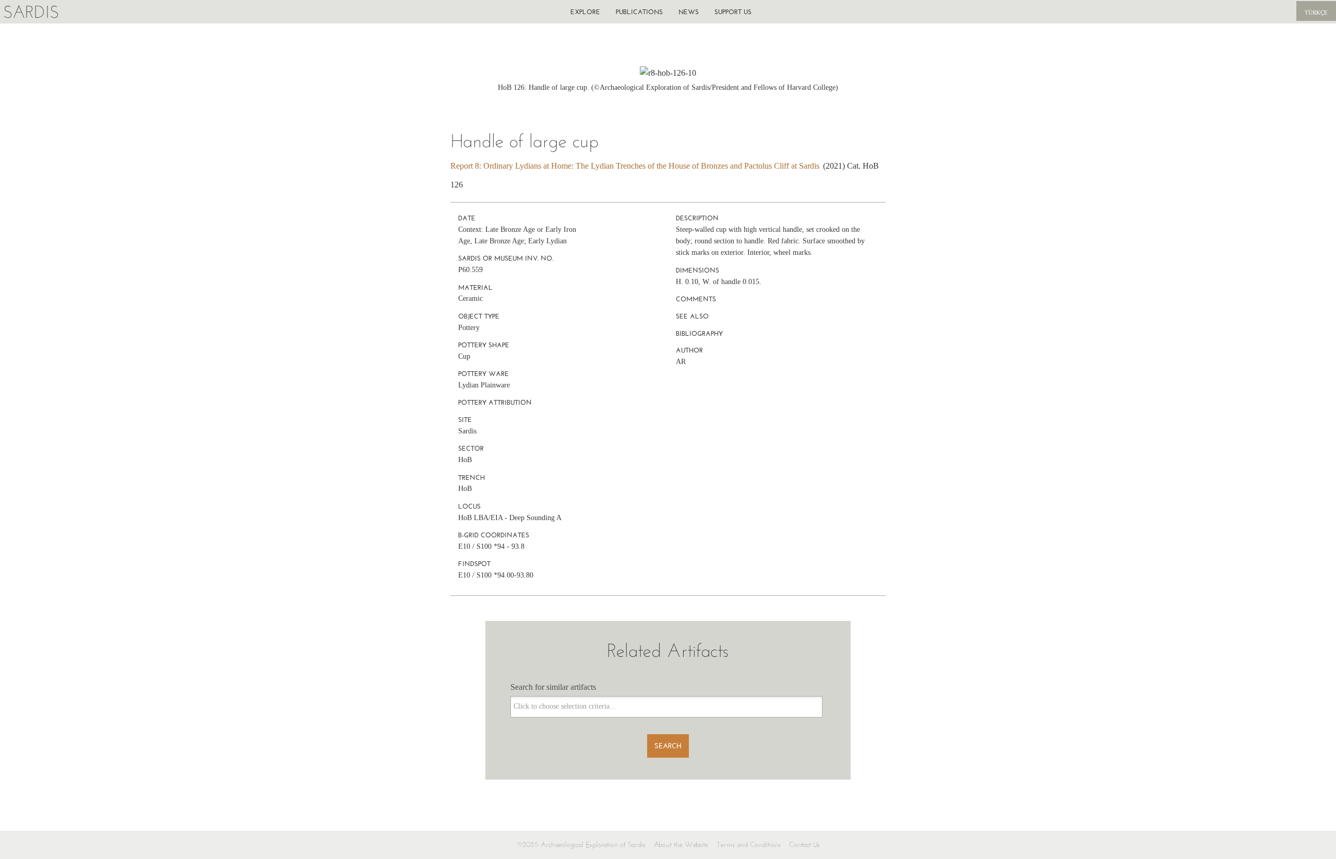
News (688, 12)
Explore (585, 12)
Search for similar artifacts (553, 687)
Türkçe (1316, 12)
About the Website (681, 844)
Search (668, 746)
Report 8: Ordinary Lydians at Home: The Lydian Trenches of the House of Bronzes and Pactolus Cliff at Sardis (634, 165)
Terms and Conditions (749, 844)
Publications (639, 12)
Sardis (31, 12)
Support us (733, 12)
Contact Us (804, 844)
